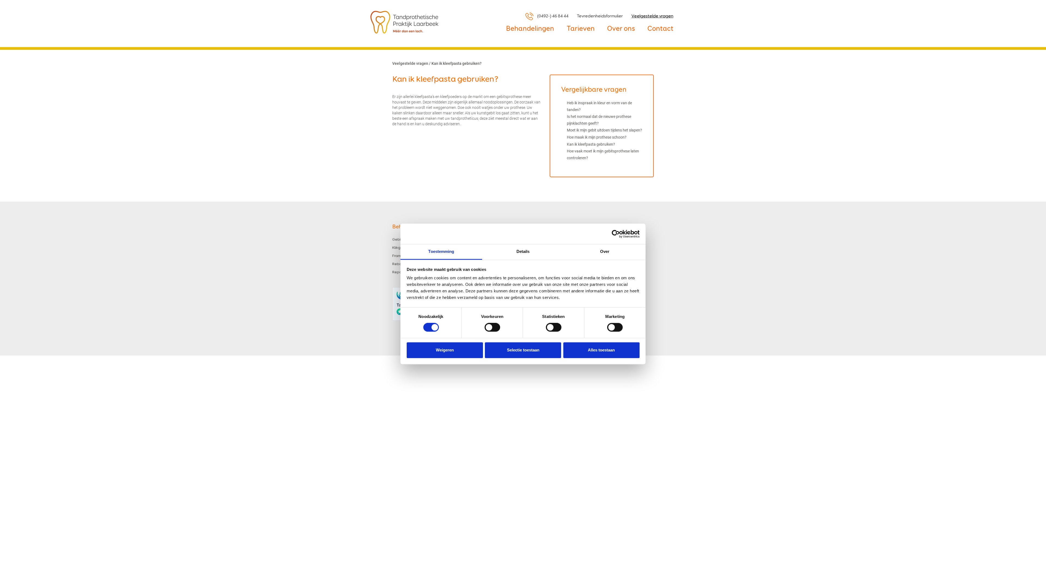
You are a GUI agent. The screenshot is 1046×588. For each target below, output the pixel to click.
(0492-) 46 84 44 (552, 16)
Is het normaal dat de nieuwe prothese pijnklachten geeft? (599, 119)
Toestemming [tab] (441, 251)
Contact (660, 29)
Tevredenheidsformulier (600, 16)
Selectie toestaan (523, 350)
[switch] (492, 327)
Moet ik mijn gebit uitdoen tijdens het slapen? (604, 130)
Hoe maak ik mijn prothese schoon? (597, 137)
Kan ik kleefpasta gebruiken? (591, 144)
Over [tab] (604, 251)
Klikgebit (400, 248)
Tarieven (581, 29)
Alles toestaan (601, 350)
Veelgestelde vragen (652, 16)
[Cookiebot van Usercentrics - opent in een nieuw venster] (616, 234)
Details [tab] (523, 251)
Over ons (621, 29)
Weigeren (445, 350)
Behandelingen (530, 29)
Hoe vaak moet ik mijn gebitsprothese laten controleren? (603, 154)
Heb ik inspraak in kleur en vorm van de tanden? (599, 106)
